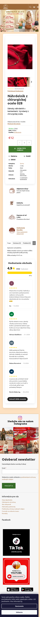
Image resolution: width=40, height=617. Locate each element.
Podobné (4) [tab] (27, 243)
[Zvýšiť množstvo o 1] (29, 142)
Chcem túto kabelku (21, 149)
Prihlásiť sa (9, 486)
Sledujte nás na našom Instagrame (20, 422)
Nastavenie (19, 606)
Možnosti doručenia (14, 124)
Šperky (22, 163)
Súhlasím (19, 612)
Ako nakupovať (6, 504)
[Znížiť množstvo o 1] (19, 142)
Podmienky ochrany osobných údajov (13, 509)
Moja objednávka (7, 500)
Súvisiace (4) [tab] (17, 243)
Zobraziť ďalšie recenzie (17, 399)
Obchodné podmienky (8, 506)
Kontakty (5, 513)
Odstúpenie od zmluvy (9, 502)
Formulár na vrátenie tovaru (10, 511)
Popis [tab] (9, 243)
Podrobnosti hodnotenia (15, 91)
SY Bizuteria (17, 132)
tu (21, 601)
